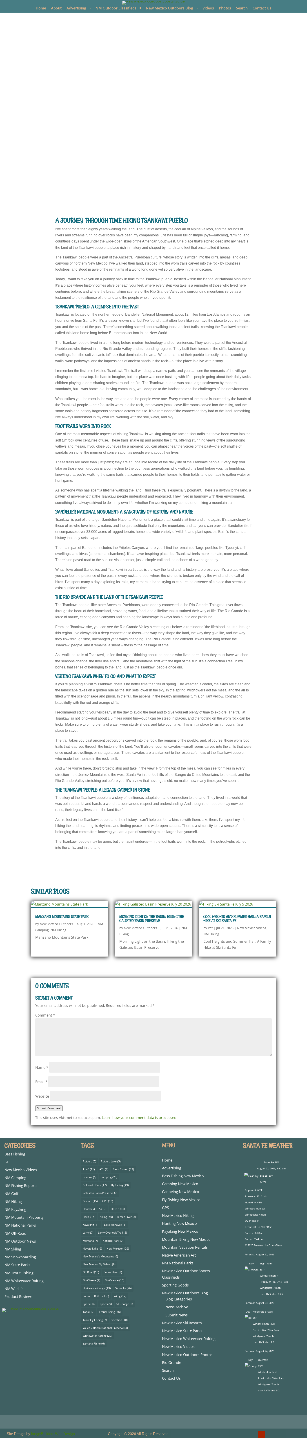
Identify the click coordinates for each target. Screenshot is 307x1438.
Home (41, 9)
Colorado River (95, 1185)
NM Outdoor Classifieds (116, 9)
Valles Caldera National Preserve (105, 1328)
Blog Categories (178, 1299)
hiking (106, 1217)
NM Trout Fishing (18, 1272)
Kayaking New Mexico (180, 1231)
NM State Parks (17, 1264)
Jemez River (126, 1217)
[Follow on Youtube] (261, 1434)
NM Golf (11, 1193)
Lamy (88, 1232)
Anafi (89, 1169)
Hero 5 (118, 1209)
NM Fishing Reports (21, 1185)
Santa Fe (123, 1288)
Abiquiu (89, 1161)
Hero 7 (89, 1217)
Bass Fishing (14, 1154)
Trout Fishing (110, 1312)
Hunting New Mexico (179, 1223)
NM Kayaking (15, 1209)
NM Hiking (192, 187)
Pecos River (113, 1272)
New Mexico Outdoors (104, 187)
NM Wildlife (14, 1288)
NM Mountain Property (24, 1217)
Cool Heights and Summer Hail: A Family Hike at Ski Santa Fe (237, 918)
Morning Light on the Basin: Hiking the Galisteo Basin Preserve (151, 918)
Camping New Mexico (180, 1183)
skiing (119, 1296)
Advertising (76, 9)
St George (124, 1304)
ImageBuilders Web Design (53, 1434)
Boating (89, 1177)
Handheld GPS (94, 1209)
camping (109, 1177)
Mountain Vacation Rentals (185, 1247)
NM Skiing (12, 1249)
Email (41, 1081)
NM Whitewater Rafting (24, 1280)
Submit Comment (49, 1108)
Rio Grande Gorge (97, 1288)
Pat (210, 928)
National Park (112, 1241)
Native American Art (179, 1255)
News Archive (176, 1306)
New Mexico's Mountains (100, 1256)
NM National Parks (20, 1225)
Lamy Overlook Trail (112, 1232)
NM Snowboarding (20, 1257)
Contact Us (262, 9)
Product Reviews (18, 1296)
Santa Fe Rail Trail (96, 1296)
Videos (208, 9)
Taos (88, 1312)
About (56, 9)
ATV (103, 1169)
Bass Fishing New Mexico (183, 1175)
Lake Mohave (115, 1225)
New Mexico (118, 1248)
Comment (45, 1015)
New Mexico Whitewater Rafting (189, 1338)
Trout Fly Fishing (95, 1320)
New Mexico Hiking (178, 1215)
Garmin (90, 1201)
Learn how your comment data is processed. (139, 1117)
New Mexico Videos (165, 187)
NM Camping (15, 1177)
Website (42, 1096)
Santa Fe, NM (271, 1162)
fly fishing (120, 1185)
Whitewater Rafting (97, 1336)
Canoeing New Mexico (180, 1191)
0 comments (215, 187)
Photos (225, 9)
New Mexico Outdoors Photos (187, 1354)
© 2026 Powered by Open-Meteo (264, 1245)
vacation (119, 1320)
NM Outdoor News (20, 1241)
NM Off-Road (15, 1233)
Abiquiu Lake (111, 1161)
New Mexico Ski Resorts (182, 1322)
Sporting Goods (175, 1285)
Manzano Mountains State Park (62, 916)
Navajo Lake (92, 1248)
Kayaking (91, 1225)
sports (106, 1304)
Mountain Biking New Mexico (186, 1239)
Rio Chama (91, 1280)
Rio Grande (114, 1280)
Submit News (176, 1315)
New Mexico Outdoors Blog (169, 9)
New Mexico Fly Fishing (99, 1264)
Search (242, 9)
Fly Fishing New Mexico (181, 1199)
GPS (7, 1161)
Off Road (91, 1272)
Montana (90, 1241)
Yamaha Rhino (94, 1343)
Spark (89, 1304)
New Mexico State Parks (182, 1330)
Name (41, 1067)
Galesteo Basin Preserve (100, 1193)
